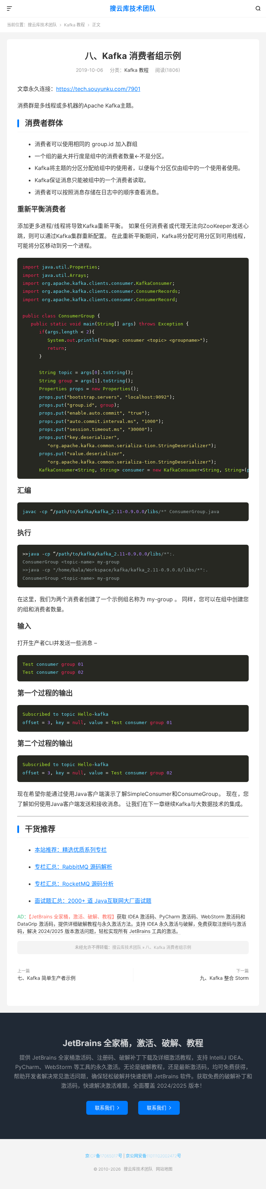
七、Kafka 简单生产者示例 (46, 978)
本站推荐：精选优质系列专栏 (71, 849)
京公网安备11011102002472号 (153, 1155)
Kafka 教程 (74, 24)
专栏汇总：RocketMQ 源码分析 (74, 883)
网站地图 (164, 1169)
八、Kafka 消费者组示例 (133, 56)
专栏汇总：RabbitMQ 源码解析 (73, 866)
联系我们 (107, 1108)
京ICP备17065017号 (103, 1155)
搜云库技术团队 (133, 8)
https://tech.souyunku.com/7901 (98, 88)
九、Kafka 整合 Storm (224, 978)
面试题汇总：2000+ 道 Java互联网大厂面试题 (93, 900)
